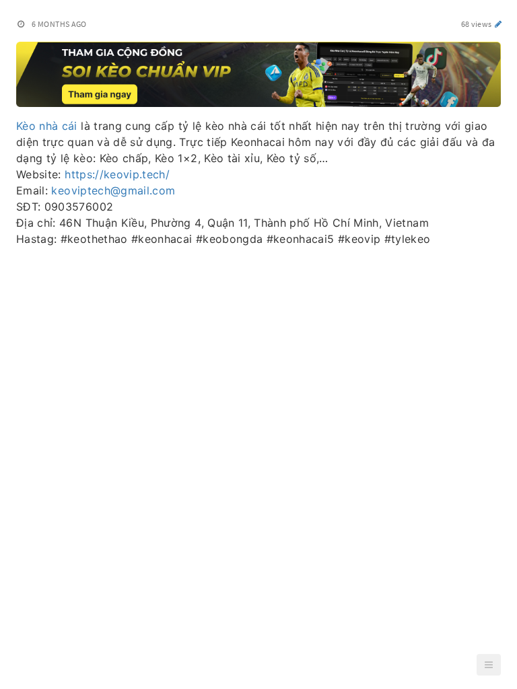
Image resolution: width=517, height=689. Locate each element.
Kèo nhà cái (46, 126)
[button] (489, 665)
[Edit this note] (498, 24)
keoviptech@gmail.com (113, 190)
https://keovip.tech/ (117, 174)
